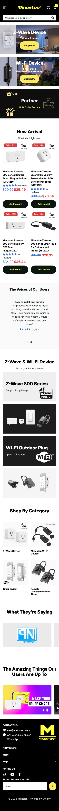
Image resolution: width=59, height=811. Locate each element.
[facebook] (19, 774)
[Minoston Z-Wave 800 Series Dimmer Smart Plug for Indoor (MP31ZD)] (15, 154)
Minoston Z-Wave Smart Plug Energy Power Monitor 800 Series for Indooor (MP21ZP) (42, 178)
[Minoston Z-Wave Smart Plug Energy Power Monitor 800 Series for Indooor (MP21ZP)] (43, 154)
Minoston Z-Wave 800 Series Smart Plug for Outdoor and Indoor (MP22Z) (43, 245)
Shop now (29, 45)
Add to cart (15, 204)
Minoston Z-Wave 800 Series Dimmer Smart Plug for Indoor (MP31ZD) (15, 176)
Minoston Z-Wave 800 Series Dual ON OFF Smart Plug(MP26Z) (14, 245)
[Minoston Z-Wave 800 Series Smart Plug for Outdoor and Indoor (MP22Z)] (43, 223)
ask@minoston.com (18, 730)
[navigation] (25, 341)
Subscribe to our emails (16, 779)
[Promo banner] (27, 651)
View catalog (4, 7)
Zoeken (52, 17)
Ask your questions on (19, 737)
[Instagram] (4, 774)
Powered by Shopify (40, 798)
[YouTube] (12, 774)
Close (29, 747)
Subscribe (52, 786)
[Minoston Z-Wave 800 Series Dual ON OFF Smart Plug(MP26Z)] (15, 223)
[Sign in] (48, 7)
